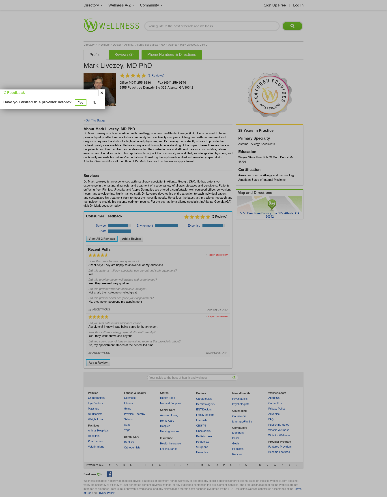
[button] (80, 102)
